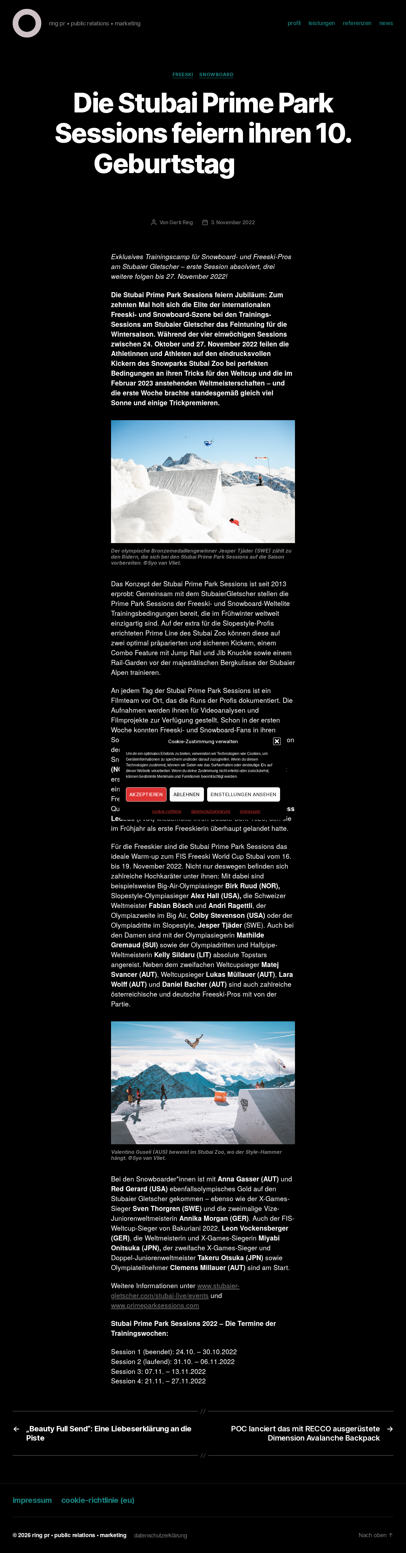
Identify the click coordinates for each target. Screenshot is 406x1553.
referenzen (357, 23)
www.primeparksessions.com (155, 1305)
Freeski (183, 74)
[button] (277, 741)
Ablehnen (187, 794)
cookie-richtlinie (166, 811)
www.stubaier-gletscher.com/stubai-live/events (175, 1290)
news (386, 23)
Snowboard (216, 74)
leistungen (322, 23)
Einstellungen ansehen (244, 794)
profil (294, 23)
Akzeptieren (146, 794)
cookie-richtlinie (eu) (97, 1500)
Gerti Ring (181, 222)
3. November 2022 (233, 222)
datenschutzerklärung (211, 811)
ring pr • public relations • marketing (79, 1535)
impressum (250, 811)
